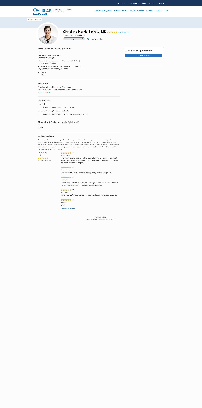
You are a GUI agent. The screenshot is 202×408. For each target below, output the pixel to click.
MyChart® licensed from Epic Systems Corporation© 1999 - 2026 (101, 219)
